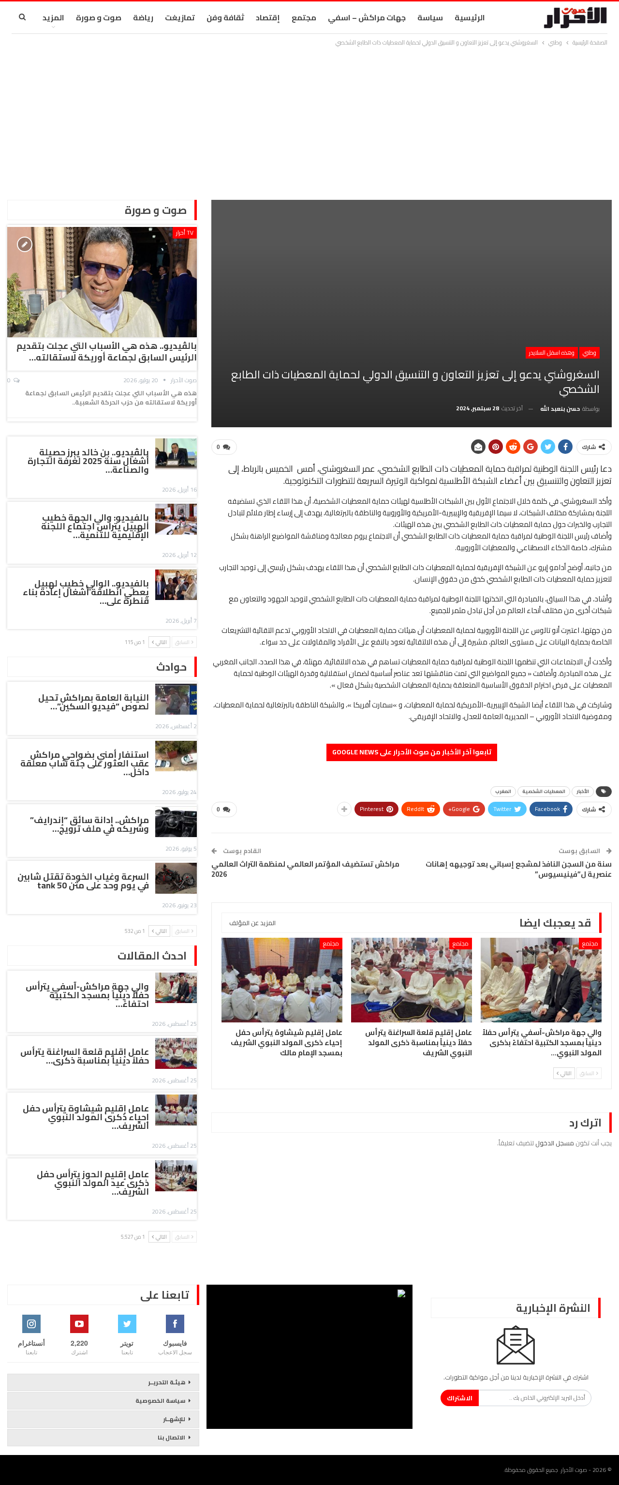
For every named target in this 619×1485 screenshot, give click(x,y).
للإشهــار (174, 1419)
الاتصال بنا (171, 1437)
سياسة (430, 17)
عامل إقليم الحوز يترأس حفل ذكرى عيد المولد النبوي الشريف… (93, 1183)
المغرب (503, 791)
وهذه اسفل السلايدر (552, 352)
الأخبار (582, 791)
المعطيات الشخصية (543, 791)
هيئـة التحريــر (166, 1382)
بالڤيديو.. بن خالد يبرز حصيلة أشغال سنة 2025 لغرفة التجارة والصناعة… (88, 461)
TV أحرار (184, 232)
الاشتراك (459, 1398)
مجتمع (304, 17)
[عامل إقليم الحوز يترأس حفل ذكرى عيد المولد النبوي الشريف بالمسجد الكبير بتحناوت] (176, 1175)
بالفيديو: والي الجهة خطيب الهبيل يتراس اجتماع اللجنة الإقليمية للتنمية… (95, 526)
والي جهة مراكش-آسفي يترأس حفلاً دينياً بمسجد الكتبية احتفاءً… (87, 995)
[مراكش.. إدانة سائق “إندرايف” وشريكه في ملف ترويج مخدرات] (176, 821)
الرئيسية (470, 17)
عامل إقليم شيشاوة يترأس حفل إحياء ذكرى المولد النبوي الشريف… (86, 1117)
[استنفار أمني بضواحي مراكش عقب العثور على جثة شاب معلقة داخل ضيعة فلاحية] (176, 756)
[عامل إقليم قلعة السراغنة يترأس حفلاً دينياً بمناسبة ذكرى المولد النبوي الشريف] (411, 980)
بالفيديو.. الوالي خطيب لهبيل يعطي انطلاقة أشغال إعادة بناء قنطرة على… (86, 592)
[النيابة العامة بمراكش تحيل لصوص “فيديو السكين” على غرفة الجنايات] (176, 699)
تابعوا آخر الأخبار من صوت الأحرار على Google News (411, 752)
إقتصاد (268, 17)
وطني (589, 352)
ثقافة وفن (225, 17)
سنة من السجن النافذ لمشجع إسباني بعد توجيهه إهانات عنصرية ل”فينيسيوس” (519, 869)
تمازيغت (180, 17)
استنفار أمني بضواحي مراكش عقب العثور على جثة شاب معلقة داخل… (84, 763)
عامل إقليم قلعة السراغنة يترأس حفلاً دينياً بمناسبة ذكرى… (84, 1056)
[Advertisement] (309, 120)
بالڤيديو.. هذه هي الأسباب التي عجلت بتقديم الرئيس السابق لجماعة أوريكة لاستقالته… (106, 351)
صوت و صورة (98, 17)
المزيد (53, 17)
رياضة (143, 17)
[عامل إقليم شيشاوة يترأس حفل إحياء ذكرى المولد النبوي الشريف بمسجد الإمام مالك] (281, 980)
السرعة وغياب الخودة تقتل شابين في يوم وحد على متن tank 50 (83, 881)
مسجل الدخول (554, 1143)
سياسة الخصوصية (160, 1400)
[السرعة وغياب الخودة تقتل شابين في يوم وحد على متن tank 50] (176, 878)
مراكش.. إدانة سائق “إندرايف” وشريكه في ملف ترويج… (89, 824)
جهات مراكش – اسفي (367, 17)
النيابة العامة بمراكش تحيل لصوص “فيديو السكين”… (93, 702)
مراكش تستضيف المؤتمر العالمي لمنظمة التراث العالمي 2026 (305, 869)
